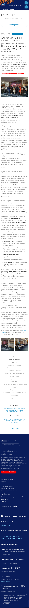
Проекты (3, 501)
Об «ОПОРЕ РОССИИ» (7, 477)
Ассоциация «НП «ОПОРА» (8, 479)
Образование (4, 499)
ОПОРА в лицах (14, 376)
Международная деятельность (14, 373)
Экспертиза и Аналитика (7, 488)
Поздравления (14, 390)
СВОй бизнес (14, 395)
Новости (7, 18)
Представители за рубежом (11, 538)
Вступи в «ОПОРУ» (8, 472)
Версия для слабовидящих (9, 9)
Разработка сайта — (8, 506)
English (10, 440)
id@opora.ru (5, 525)
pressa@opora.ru (5, 581)
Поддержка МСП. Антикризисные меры (14, 392)
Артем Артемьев (19, 73)
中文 (15, 440)
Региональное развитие (14, 368)
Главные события (16, 18)
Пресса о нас (14, 379)
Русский (4, 440)
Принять (7, 603)
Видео (14, 387)
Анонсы (14, 362)
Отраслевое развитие (14, 370)
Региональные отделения (10, 536)
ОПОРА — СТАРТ (14, 398)
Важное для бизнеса (14, 365)
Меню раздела (14, 25)
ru (26, 6)
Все (14, 357)
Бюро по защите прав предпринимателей (14, 384)
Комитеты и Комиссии (7, 484)
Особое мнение (14, 381)
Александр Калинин (7, 73)
